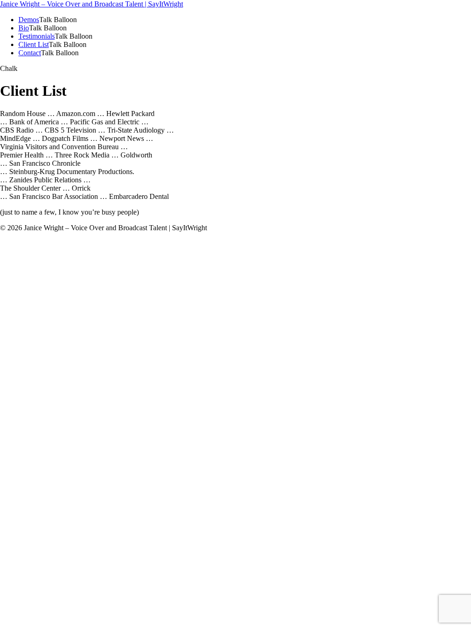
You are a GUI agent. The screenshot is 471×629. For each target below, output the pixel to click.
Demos (28, 19)
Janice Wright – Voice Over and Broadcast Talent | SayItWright (91, 4)
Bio (23, 28)
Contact (29, 53)
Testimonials (36, 36)
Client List (33, 44)
